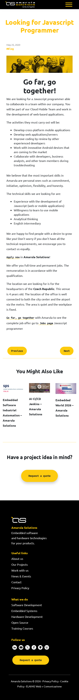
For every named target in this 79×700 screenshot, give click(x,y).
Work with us (19, 570)
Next (67, 350)
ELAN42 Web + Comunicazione (44, 686)
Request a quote (39, 476)
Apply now (13, 257)
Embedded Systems (24, 611)
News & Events (21, 576)
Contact (16, 582)
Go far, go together (20, 317)
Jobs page (45, 323)
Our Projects (19, 564)
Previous (17, 350)
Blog (11, 48)
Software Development (26, 605)
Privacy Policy (20, 588)
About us (17, 558)
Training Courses (22, 628)
